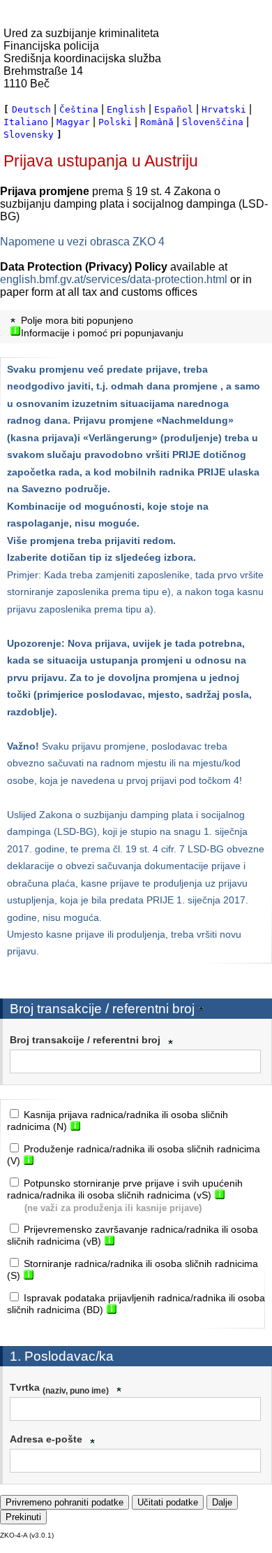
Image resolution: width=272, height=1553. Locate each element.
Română (157, 122)
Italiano (25, 122)
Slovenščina (212, 122)
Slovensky (28, 134)
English (126, 109)
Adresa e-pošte (46, 1439)
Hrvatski (224, 109)
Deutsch (31, 109)
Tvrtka (59, 1389)
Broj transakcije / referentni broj (85, 1039)
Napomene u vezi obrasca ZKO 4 (82, 242)
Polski (115, 122)
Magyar (73, 122)
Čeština (78, 109)
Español (173, 109)
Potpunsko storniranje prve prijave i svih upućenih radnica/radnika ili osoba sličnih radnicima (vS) (125, 1189)
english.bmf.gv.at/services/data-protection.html (113, 279)
